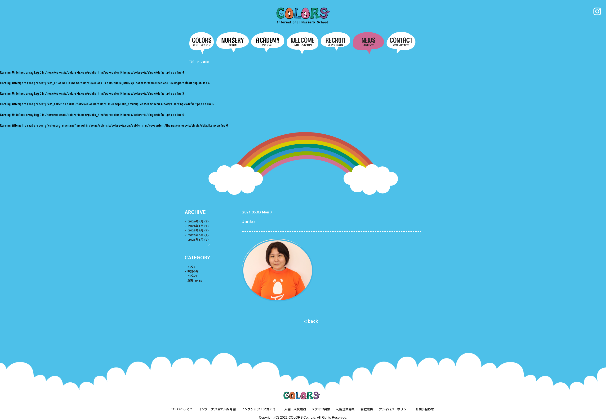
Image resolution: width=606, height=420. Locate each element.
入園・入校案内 (295, 409)
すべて (191, 267)
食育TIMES (194, 281)
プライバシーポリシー (394, 409)
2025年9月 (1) (198, 230)
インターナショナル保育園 (217, 409)
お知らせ (193, 271)
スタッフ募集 (321, 409)
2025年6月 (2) (198, 235)
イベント (193, 276)
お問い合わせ (424, 409)
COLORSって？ (181, 409)
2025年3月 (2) (198, 240)
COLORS (303, 15)
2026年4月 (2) (198, 221)
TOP (191, 62)
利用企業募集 (345, 409)
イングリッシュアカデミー (259, 409)
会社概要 (367, 409)
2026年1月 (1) (198, 226)
